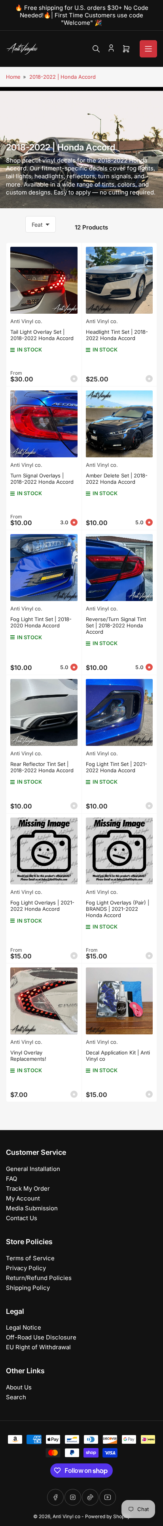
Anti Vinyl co (66, 1516)
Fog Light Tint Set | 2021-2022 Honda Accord (116, 767)
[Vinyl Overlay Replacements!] (44, 1000)
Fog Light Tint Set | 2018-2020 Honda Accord (41, 622)
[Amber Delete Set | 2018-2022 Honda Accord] (119, 423)
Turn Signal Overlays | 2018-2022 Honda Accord (42, 478)
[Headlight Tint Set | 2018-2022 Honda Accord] (119, 280)
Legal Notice (23, 1327)
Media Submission (32, 1208)
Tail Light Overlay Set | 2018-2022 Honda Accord (42, 335)
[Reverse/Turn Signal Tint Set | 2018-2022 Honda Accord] (119, 567)
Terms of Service (30, 1258)
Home (13, 77)
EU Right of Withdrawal (38, 1347)
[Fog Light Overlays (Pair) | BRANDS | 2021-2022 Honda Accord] (119, 851)
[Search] (96, 48)
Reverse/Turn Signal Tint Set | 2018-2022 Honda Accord (116, 625)
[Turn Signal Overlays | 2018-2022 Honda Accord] (44, 423)
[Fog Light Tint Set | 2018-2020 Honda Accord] (44, 567)
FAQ (11, 1178)
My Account (23, 1198)
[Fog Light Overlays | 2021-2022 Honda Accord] (44, 851)
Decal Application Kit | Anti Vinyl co (118, 1055)
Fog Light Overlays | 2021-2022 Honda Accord (42, 905)
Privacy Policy (26, 1268)
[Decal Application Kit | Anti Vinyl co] (119, 1000)
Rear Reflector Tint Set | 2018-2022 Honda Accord (42, 767)
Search (16, 1397)
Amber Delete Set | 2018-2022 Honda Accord (117, 478)
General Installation (33, 1169)
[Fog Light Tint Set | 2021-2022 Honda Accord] (119, 712)
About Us (19, 1387)
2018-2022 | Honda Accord (62, 77)
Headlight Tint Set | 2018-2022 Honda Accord (117, 335)
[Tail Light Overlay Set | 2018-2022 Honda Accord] (44, 280)
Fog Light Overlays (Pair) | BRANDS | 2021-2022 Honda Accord (117, 908)
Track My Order (28, 1188)
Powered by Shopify (107, 1516)
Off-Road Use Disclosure (41, 1337)
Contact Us (21, 1218)
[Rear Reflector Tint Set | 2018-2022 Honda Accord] (44, 712)
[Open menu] (148, 48)
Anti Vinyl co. (26, 321)
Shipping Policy (28, 1287)
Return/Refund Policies (39, 1278)
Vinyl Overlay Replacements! (28, 1055)
